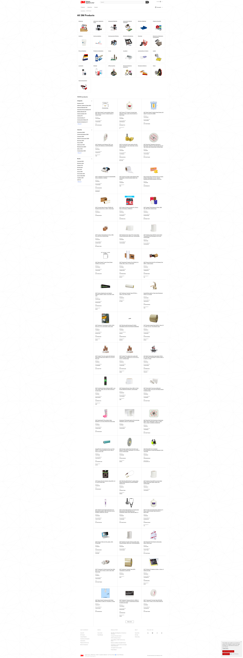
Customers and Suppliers (84, 638)
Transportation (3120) (81, 150)
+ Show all (79, 181)
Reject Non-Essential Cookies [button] (228, 651)
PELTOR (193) (80, 167)
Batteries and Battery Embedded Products (118, 642)
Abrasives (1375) (80, 103)
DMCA (97, 654)
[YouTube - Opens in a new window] (152, 633)
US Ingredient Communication (116, 647)
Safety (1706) (80, 148)
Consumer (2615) (80, 136)
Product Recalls (114, 649)
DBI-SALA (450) (80, 163)
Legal (86, 654)
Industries (89, 7)
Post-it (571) (79, 169)
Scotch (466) (80, 171)
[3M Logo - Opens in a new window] (87, 2)
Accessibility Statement (103, 654)
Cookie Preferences (120, 654)
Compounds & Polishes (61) (82, 119)
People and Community (84, 642)
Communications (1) (81, 117)
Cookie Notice (225, 648)
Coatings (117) (80, 115)
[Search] (147, 2)
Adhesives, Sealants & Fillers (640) (84, 105)
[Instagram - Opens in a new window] (162, 633)
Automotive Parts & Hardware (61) (84, 109)
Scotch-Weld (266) (81, 175)
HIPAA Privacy (93, 654)
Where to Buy (137, 636)
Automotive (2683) (81, 132)
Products (83, 7)
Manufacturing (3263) (81, 146)
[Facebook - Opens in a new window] (157, 633)
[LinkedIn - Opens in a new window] (148, 633)
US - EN (158, 1)
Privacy (89, 654)
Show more (129, 621)
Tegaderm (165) (80, 177)
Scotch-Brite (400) (81, 173)
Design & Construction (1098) (83, 138)
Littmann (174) (80, 165)
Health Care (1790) (81, 144)
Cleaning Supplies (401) (81, 113)
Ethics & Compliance (84, 644)
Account (159, 7)
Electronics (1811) (80, 140)
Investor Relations (83, 636)
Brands (96, 7)
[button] (234, 654)
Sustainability (82, 640)
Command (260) (80, 161)
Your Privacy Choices (111, 654)
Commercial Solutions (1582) (83, 134)
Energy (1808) (80, 142)
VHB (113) (79, 179)
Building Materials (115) (81, 111)
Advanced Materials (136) (82, 107)
